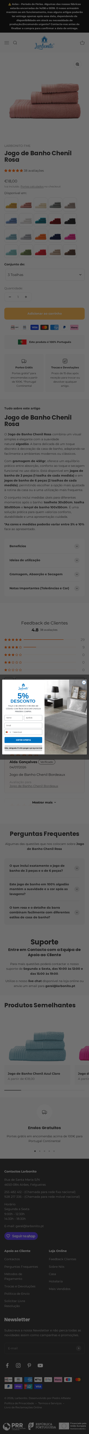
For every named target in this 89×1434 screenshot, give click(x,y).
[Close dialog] (84, 682)
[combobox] (8, 732)
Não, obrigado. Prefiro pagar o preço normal (23, 748)
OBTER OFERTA (23, 739)
